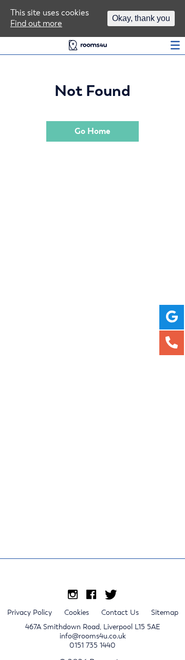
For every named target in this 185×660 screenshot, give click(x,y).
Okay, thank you (141, 18)
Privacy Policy (29, 612)
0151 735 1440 (92, 645)
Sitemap (164, 612)
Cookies (76, 612)
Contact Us (120, 612)
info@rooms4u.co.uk (93, 635)
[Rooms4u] (88, 46)
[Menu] (175, 47)
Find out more (36, 23)
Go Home (92, 131)
